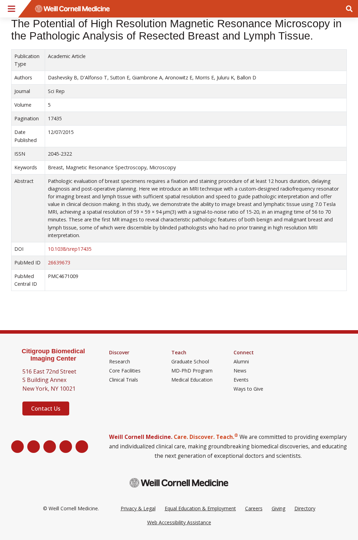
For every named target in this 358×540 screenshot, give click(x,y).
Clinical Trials (123, 380)
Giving (278, 508)
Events (241, 380)
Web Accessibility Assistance (179, 522)
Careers (254, 508)
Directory (304, 508)
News (240, 371)
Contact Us (45, 408)
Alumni (241, 361)
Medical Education (192, 380)
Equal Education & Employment (200, 508)
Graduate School (190, 361)
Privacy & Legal (138, 508)
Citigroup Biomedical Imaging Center (53, 355)
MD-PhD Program (192, 371)
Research (119, 361)
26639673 (59, 262)
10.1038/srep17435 (70, 249)
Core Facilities (125, 371)
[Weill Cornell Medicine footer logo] (179, 483)
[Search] (349, 8)
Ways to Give (248, 389)
